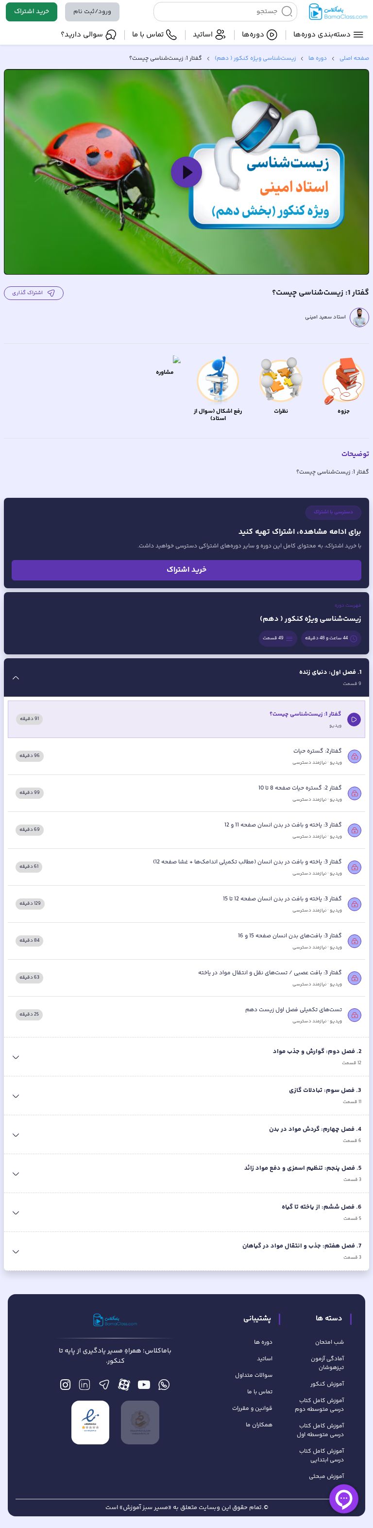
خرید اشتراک (31, 11)
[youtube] (144, 1387)
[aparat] (124, 1387)
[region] (186, 172)
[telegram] (104, 1387)
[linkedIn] (84, 1387)
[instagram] (65, 1387)
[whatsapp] (164, 1387)
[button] (186, 172)
